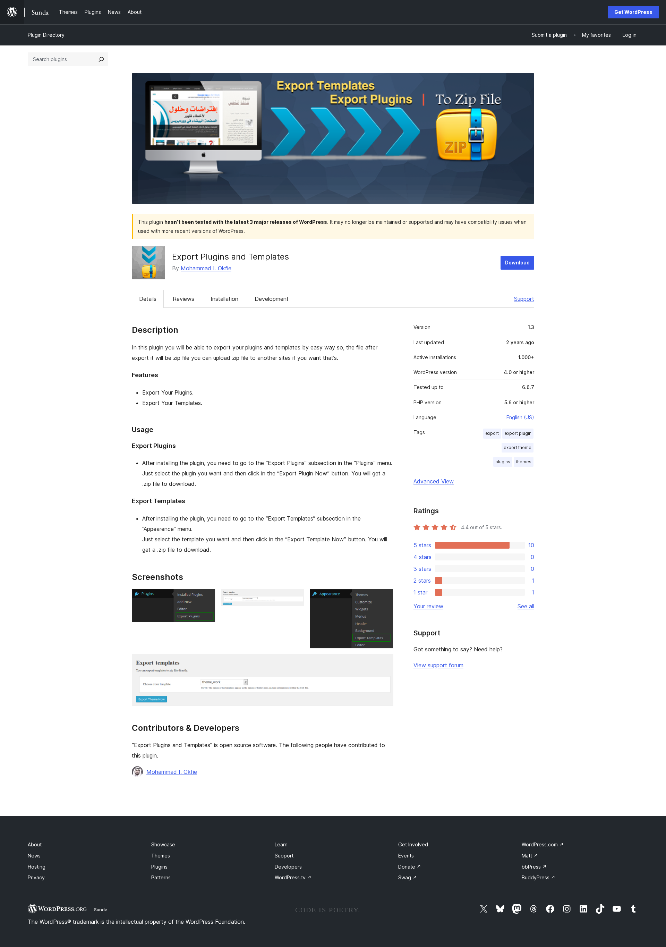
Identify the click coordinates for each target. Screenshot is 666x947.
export (492, 433)
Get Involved (413, 844)
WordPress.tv (293, 877)
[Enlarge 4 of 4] (384, 663)
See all (526, 606)
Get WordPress (633, 12)
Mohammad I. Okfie (206, 268)
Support (524, 298)
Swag (407, 877)
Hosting (36, 867)
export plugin (517, 433)
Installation (224, 298)
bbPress (534, 867)
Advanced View (433, 481)
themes (523, 461)
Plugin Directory (46, 35)
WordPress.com (543, 844)
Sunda (101, 909)
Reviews (183, 298)
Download (517, 262)
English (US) (520, 417)
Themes (160, 856)
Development (272, 298)
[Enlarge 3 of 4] (384, 598)
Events (406, 856)
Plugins (159, 867)
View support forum (438, 665)
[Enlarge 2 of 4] (294, 598)
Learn (281, 844)
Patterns (161, 877)
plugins (502, 461)
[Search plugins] (101, 59)
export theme (517, 447)
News (34, 856)
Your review (428, 606)
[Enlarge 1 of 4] (206, 598)
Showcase (163, 844)
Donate (409, 867)
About (35, 844)
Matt (530, 856)
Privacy (36, 877)
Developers (288, 867)
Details (147, 298)
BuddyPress (538, 877)
